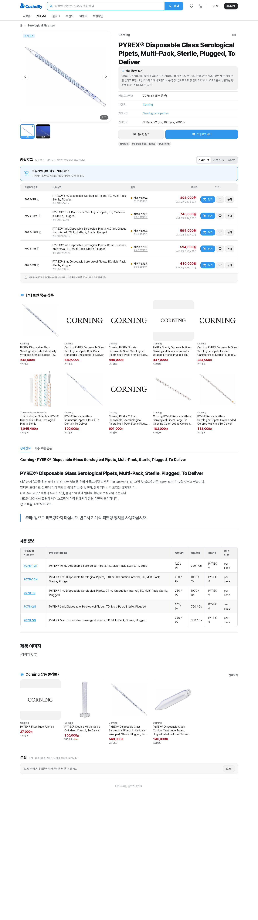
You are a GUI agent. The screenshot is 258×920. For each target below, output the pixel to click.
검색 (176, 6)
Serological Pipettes (41, 25)
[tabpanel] (129, 556)
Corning (124, 35)
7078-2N (30, 606)
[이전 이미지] (25, 76)
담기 (210, 199)
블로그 (56, 16)
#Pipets (124, 143)
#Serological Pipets (143, 143)
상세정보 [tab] (25, 448)
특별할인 (98, 16)
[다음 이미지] (106, 76)
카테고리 (41, 16)
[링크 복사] (234, 35)
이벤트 (83, 16)
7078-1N (29, 592)
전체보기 (233, 675)
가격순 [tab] (204, 160)
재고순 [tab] (231, 160)
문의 (229, 199)
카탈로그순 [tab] (219, 160)
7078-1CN (30, 579)
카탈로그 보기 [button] (204, 134)
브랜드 (70, 16)
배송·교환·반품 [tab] (43, 448)
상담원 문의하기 (141, 201)
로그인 (215, 6)
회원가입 (231, 6)
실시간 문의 (144, 134)
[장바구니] (200, 6)
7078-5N (30, 620)
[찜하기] (220, 199)
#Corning (164, 143)
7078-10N (30, 565)
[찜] (191, 6)
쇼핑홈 (27, 16)
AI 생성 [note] (30, 36)
